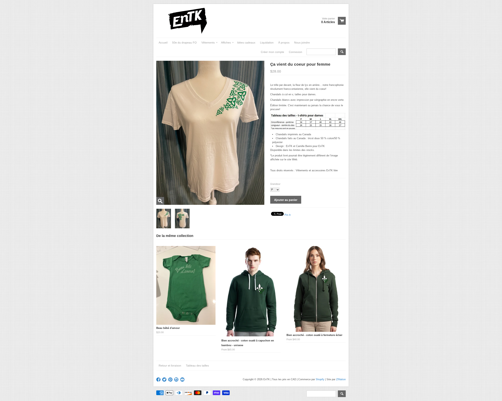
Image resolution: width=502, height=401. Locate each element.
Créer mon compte (272, 52)
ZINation (341, 379)
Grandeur (275, 184)
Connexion (295, 52)
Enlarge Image (160, 201)
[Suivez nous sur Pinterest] (170, 379)
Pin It (288, 214)
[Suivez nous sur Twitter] (164, 379)
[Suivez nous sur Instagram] (176, 379)
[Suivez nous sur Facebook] (158, 379)
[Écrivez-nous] (182, 379)
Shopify (320, 379)
